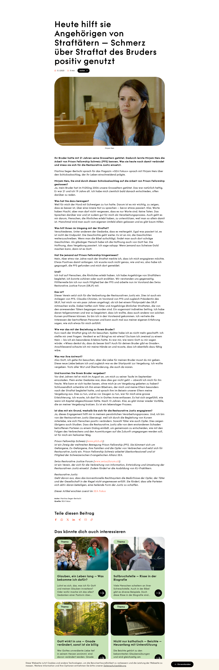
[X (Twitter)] (67, 519)
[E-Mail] (85, 519)
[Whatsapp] (61, 519)
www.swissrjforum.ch (106, 461)
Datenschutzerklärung (115, 665)
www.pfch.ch (95, 441)
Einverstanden (184, 664)
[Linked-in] (73, 519)
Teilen (82, 70)
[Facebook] (55, 519)
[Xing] (79, 519)
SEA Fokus (99, 491)
